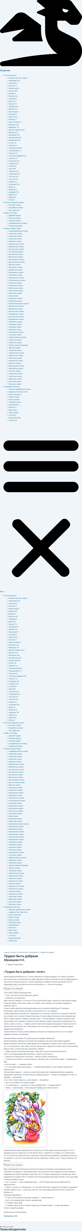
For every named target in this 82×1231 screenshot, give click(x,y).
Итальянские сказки (16, 278)
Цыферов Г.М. (14, 192)
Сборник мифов (15, 221)
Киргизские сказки (16, 291)
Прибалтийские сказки (17, 337)
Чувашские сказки (16, 374)
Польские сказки (15, 335)
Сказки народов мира (12, 228)
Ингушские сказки (16, 267)
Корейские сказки (15, 298)
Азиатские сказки (15, 234)
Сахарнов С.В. (14, 161)
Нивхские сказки (15, 330)
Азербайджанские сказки (18, 231)
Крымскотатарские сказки (19, 304)
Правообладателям (13, 1229)
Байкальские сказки (16, 244)
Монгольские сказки (16, 317)
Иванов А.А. (13, 109)
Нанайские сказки (15, 322)
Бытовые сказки (15, 205)
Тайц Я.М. (12, 169)
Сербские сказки (15, 343)
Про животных (14, 210)
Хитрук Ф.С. (13, 189)
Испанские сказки (15, 275)
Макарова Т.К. (14, 127)
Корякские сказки (15, 301)
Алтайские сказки (15, 236)
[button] (41, 508)
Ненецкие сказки (15, 327)
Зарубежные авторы (12, 387)
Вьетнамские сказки (16, 259)
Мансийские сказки (16, 306)
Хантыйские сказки (16, 368)
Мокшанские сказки (16, 311)
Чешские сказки (15, 371)
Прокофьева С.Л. (15, 151)
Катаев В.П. (13, 114)
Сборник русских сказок (18, 78)
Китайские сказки (15, 293)
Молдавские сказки (16, 314)
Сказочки (5, 70)
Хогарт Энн (13, 420)
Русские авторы (10, 75)
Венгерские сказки (16, 257)
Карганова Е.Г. (14, 112)
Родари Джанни (15, 418)
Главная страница (10, 952)
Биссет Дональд (15, 394)
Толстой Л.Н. (13, 179)
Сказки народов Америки (18, 345)
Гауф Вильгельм (15, 402)
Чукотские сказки (15, 376)
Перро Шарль (14, 413)
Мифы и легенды (10, 213)
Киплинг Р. (13, 407)
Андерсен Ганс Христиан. (18, 392)
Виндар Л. (12, 93)
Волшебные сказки (16, 208)
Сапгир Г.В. (13, 158)
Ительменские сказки (17, 280)
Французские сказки (16, 366)
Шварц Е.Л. (13, 195)
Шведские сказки (15, 379)
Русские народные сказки (14, 202)
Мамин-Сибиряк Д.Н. (17, 130)
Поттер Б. (12, 415)
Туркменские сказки (16, 353)
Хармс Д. (12, 187)
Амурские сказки (15, 239)
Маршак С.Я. (13, 132)
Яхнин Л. (12, 200)
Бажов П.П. (13, 86)
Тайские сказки (14, 348)
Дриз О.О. (12, 101)
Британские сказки (16, 254)
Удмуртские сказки (16, 355)
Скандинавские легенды (18, 223)
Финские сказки (15, 363)
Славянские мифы (15, 226)
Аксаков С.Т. (13, 83)
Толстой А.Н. (13, 177)
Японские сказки (15, 384)
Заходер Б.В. (13, 106)
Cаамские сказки (15, 340)
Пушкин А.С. (13, 153)
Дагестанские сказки (17, 262)
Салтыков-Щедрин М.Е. (18, 156)
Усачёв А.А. (13, 182)
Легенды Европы (15, 218)
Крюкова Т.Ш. (14, 125)
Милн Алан (13, 410)
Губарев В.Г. (13, 99)
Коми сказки (13, 296)
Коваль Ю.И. (13, 117)
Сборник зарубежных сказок (20, 389)
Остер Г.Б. (12, 143)
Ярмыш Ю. (13, 197)
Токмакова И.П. (14, 174)
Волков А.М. (13, 96)
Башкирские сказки (16, 247)
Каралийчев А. (14, 405)
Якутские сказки (15, 381)
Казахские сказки (15, 283)
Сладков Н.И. (14, 163)
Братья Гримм (14, 400)
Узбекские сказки (15, 358)
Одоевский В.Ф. (14, 140)
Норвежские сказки (16, 332)
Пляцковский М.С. (16, 148)
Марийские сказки (16, 309)
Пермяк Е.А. (13, 145)
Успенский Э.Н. (14, 184)
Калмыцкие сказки (16, 285)
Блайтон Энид (14, 397)
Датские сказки (14, 265)
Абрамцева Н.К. (14, 81)
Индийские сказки (16, 270)
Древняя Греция (15, 215)
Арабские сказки (15, 241)
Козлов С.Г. (13, 119)
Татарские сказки (15, 350)
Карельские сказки (16, 288)
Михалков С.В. (14, 135)
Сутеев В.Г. (13, 166)
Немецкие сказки (15, 324)
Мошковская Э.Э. (15, 138)
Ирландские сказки (16, 272)
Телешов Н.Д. (14, 171)
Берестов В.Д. (14, 88)
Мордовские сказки (16, 319)
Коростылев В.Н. (15, 122)
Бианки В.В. (13, 91)
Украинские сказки (16, 361)
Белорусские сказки (16, 249)
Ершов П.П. (13, 104)
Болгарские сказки (16, 252)
